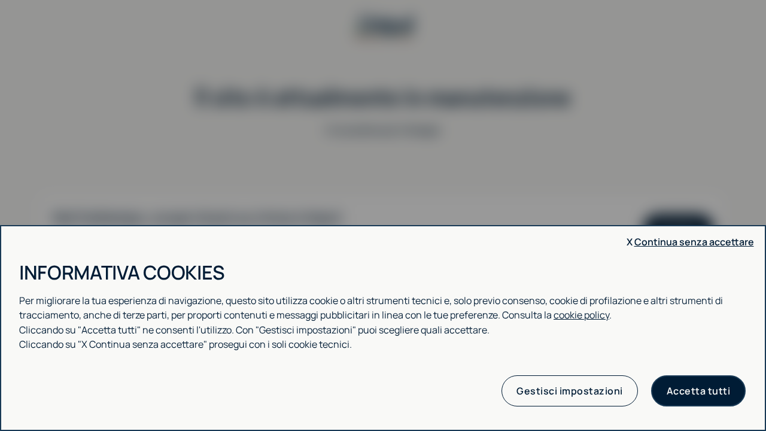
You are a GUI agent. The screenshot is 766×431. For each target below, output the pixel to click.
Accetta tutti (699, 390)
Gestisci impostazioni (569, 390)
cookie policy (581, 314)
